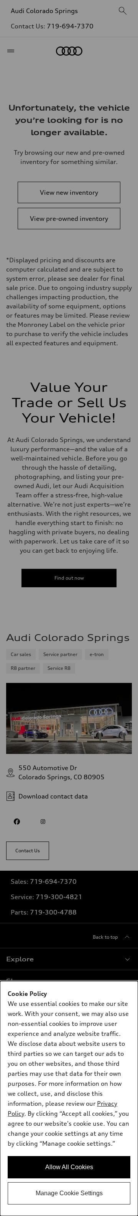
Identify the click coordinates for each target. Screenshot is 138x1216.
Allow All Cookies (69, 1167)
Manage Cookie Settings (69, 1193)
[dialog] (69, 1098)
